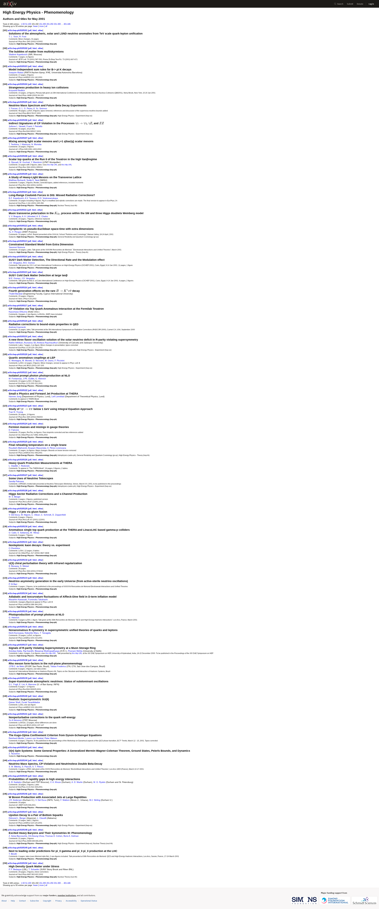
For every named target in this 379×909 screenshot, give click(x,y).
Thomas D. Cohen (53, 836)
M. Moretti (27, 360)
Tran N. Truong (16, 412)
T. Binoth (13, 854)
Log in (371, 4)
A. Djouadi (13, 162)
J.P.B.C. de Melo (16, 666)
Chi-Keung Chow (36, 836)
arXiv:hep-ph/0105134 (18, 593)
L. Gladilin (13, 466)
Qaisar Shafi (14, 702)
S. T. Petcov (37, 766)
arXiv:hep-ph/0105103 (18, 66)
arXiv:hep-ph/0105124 (18, 424)
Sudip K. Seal (33, 180)
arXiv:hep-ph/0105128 (18, 490)
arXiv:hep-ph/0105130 (18, 526)
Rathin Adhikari (16, 342)
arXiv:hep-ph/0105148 (18, 830)
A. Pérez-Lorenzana (56, 448)
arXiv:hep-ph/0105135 (18, 611)
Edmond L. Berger (17, 818)
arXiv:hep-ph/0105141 (18, 714)
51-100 (28, 24)
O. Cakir (12, 532)
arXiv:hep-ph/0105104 (18, 84)
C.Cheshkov (14, 548)
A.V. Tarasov (30, 198)
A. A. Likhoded (28, 216)
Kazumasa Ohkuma (18, 312)
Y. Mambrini (36, 162)
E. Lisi (22, 684)
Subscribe (34, 901)
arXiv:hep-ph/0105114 (18, 257)
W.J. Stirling (94, 800)
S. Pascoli (26, 766)
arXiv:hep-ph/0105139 (18, 678)
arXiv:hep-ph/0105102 (18, 48)
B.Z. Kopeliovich (16, 198)
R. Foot (22, 36)
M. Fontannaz (15, 378)
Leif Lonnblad (58, 396)
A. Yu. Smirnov (40, 108)
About (4, 901)
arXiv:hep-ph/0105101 (18, 30)
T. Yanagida (45, 633)
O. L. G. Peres (25, 108)
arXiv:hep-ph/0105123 (18, 406)
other (40, 30)
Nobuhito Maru (32, 633)
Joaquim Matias (16, 72)
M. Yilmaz (34, 532)
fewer (35, 26)
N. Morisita (36, 144)
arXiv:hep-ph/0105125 (18, 442)
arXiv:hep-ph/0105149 (18, 848)
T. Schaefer (34, 869)
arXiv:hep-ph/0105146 (18, 794)
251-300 (57, 24)
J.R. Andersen (15, 800)
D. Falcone (14, 430)
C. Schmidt (46, 515)
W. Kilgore (25, 515)
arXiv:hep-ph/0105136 (18, 627)
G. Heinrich (40, 378)
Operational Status (89, 900)
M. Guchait (25, 162)
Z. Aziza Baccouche (18, 836)
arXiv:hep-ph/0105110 (18, 192)
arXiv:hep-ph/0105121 (18, 372)
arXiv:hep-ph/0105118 (18, 321)
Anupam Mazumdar (37, 448)
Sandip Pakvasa (16, 481)
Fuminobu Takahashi (38, 599)
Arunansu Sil (30, 342)
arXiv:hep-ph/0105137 (18, 645)
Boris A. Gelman (71, 836)
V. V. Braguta (15, 216)
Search (340, 4)
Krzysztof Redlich (17, 90)
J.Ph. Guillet (28, 378)
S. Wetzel (24, 566)
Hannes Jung (15, 396)
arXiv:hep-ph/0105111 (17, 210)
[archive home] (10, 4)
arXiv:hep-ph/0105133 (18, 578)
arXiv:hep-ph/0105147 (18, 812)
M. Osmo (49, 360)
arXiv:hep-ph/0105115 (18, 272)
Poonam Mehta (75, 651)
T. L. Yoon (13, 36)
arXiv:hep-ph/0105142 (18, 732)
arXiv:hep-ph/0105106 (18, 120)
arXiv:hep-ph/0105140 (18, 696)
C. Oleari (36, 515)
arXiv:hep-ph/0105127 (18, 475)
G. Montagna (15, 360)
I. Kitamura (25, 144)
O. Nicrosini (38, 360)
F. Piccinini (59, 360)
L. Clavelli (41, 818)
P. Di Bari (13, 584)
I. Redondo (24, 466)
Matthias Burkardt (17, 180)
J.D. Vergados (15, 263)
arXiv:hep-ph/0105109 (18, 174)
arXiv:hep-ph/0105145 (18, 776)
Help (13, 901)
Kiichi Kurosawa (16, 633)
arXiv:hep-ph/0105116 (18, 287)
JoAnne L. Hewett (17, 126)
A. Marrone (31, 684)
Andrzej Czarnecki (17, 327)
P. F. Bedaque (15, 869)
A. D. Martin (77, 782)
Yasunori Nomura (17, 247)
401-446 (67, 24)
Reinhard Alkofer (16, 738)
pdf (29, 30)
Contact (22, 901)
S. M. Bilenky (15, 766)
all (46, 26)
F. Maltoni (64, 800)
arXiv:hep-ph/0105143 (18, 747)
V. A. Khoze (55, 782)
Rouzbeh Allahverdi (18, 448)
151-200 (42, 24)
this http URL (52, 165)
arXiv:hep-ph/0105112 (18, 226)
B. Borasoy (14, 566)
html (35, 30)
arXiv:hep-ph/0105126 (18, 460)
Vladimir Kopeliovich (18, 54)
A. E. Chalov (42, 216)
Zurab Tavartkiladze (30, 702)
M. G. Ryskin (99, 782)
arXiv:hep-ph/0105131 (18, 542)
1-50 (23, 24)
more (41, 26)
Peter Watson (51, 738)
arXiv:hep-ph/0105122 (18, 390)
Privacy (58, 901)
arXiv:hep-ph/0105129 (18, 509)
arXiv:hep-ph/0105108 (18, 156)
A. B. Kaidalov (15, 782)
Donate (360, 4)
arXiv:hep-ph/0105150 (18, 863)
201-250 (49, 24)
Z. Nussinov (14, 753)
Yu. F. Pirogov (15, 232)
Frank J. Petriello (34, 126)
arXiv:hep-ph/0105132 (18, 560)
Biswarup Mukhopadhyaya (47, 651)
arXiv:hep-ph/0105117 (18, 305)
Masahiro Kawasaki (18, 599)
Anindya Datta (15, 651)
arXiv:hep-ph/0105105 (18, 102)
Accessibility (71, 901)
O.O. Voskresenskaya (48, 198)
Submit (350, 4)
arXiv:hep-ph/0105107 (18, 138)
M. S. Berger (15, 497)
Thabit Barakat (16, 294)
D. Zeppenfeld (59, 515)
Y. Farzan (13, 108)
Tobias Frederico (58, 666)
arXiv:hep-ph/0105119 (18, 336)
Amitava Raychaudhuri (47, 342)
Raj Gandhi (28, 651)
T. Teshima (14, 144)
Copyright (47, 901)
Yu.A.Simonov (15, 720)
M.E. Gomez (29, 263)
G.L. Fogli (13, 684)
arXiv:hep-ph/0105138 (18, 660)
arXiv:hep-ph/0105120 (18, 354)
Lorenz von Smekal (34, 738)
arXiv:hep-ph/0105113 (18, 241)
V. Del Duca (14, 515)
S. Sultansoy (23, 532)
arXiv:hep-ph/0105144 (18, 760)
